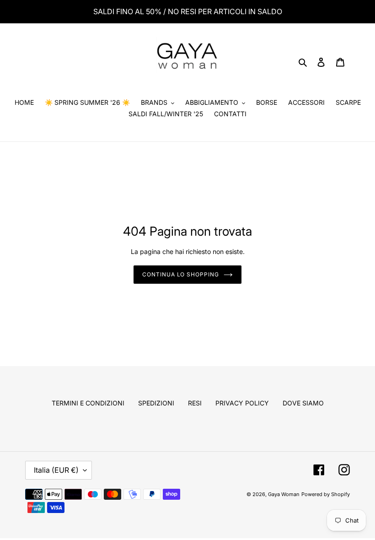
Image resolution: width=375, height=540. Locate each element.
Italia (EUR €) (56, 470)
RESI (195, 403)
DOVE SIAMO (303, 403)
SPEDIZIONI (156, 403)
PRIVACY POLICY (242, 403)
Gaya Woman (284, 494)
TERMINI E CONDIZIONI (88, 403)
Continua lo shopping (180, 274)
